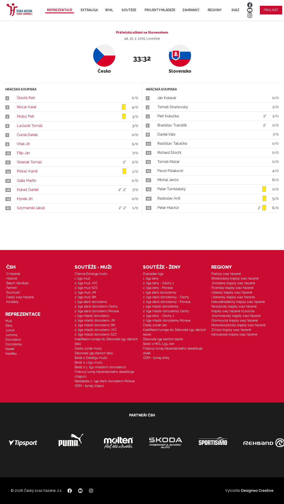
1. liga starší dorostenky (159, 292)
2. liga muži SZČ (86, 288)
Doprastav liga (153, 274)
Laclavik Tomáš (30, 126)
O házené (13, 274)
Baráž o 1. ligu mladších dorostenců (100, 367)
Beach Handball (17, 283)
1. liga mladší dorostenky (161, 306)
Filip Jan (23, 153)
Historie (11, 278)
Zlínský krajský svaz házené (231, 330)
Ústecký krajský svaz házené (231, 292)
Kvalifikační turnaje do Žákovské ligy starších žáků (106, 341)
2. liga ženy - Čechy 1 (158, 283)
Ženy (9, 325)
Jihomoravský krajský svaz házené (235, 316)
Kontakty (12, 302)
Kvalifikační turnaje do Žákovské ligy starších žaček (174, 332)
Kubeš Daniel (27, 190)
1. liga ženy (151, 278)
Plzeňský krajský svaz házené (232, 288)
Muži (8, 321)
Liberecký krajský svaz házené (233, 297)
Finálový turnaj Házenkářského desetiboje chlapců (104, 374)
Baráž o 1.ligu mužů (88, 362)
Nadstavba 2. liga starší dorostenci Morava (105, 381)
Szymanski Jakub (31, 208)
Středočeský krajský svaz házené (234, 278)
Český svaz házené (20, 297)
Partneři (11, 288)
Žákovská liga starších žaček (163, 339)
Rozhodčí (13, 292)
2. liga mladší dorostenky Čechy (166, 311)
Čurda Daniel (27, 135)
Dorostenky (13, 344)
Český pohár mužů (88, 348)
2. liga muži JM (85, 292)
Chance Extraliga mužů (91, 274)
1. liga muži (82, 278)
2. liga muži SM (85, 297)
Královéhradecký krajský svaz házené (238, 302)
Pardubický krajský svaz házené (233, 306)
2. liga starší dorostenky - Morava (166, 302)
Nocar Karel (26, 107)
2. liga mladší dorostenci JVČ (96, 330)
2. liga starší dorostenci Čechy (96, 306)
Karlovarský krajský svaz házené (234, 334)
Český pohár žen (155, 325)
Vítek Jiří (23, 144)
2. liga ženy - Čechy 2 (158, 316)
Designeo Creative (257, 490)
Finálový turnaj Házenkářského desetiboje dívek (172, 351)
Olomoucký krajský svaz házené (234, 320)
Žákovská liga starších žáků (94, 353)
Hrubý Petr (25, 116)
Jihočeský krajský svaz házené (233, 283)
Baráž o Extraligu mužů (91, 358)
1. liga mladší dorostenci (92, 316)
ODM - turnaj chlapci (89, 386)
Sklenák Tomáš (29, 162)
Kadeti (9, 349)
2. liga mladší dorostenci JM (95, 320)
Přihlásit (271, 10)
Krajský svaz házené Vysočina (232, 311)
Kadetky (11, 353)
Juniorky (11, 335)
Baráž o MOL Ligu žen (158, 344)
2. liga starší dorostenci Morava (97, 311)
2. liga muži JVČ (86, 283)
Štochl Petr (26, 98)
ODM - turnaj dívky (156, 358)
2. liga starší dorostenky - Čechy (166, 297)
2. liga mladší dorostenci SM (95, 325)
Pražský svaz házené (226, 274)
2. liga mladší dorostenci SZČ (96, 334)
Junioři (10, 330)
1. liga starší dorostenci (91, 302)
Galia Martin (26, 180)
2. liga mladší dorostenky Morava (166, 320)
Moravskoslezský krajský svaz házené (238, 325)
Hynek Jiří (24, 199)
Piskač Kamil (27, 171)
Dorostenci (13, 339)
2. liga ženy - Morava (158, 288)
